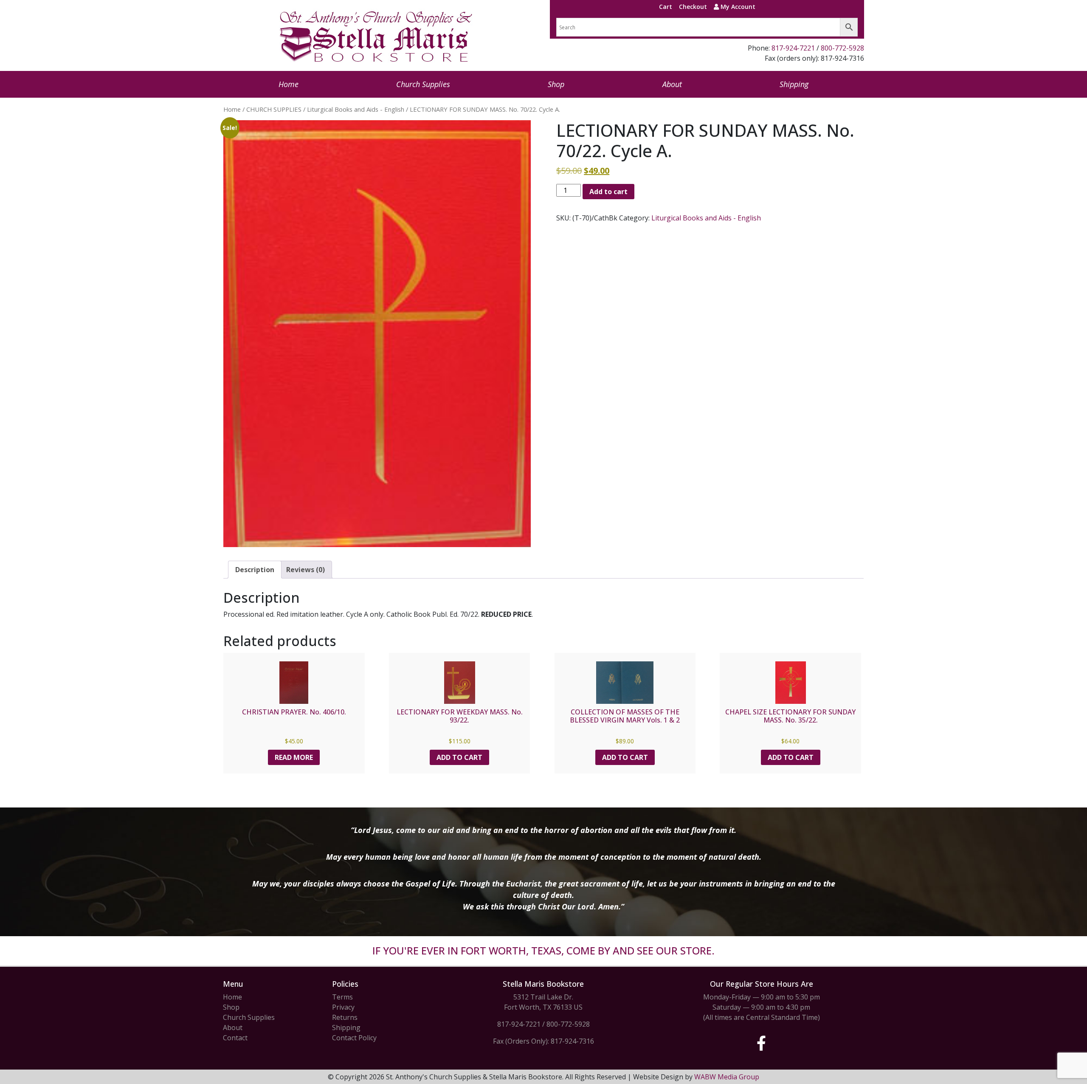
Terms (342, 997)
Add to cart (608, 191)
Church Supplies (423, 84)
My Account (737, 7)
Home (289, 84)
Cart (665, 7)
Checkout (693, 7)
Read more (294, 757)
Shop (556, 84)
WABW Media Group (726, 1076)
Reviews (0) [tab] (305, 569)
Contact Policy (354, 1037)
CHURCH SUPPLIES (273, 109)
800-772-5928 (842, 48)
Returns (345, 1017)
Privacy (343, 1007)
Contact (235, 1037)
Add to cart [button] (459, 757)
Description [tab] (254, 569)
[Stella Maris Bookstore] (376, 35)
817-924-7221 (793, 48)
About (672, 84)
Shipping (794, 84)
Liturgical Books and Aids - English (355, 109)
